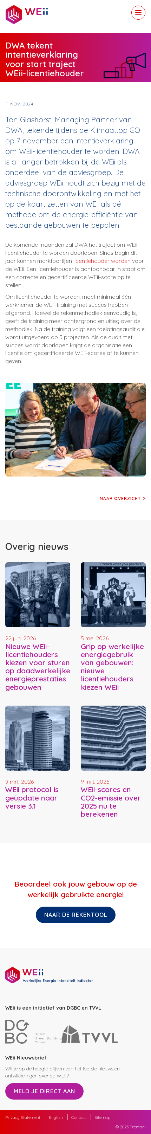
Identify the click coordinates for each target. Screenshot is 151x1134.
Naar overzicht (120, 498)
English (56, 1117)
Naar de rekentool (75, 914)
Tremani (138, 1126)
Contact (78, 1117)
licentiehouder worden (102, 260)
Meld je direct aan (44, 1091)
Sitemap (102, 1117)
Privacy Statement (22, 1117)
